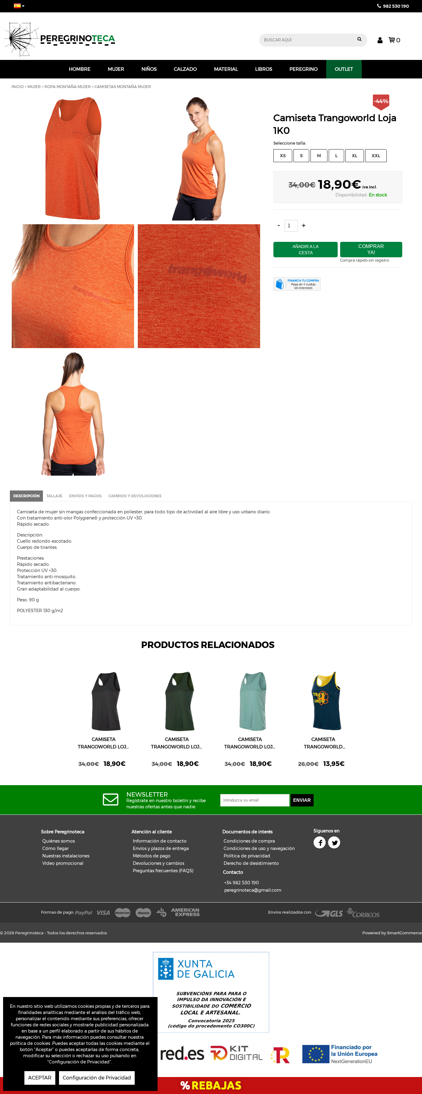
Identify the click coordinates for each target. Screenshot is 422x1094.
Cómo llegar (55, 848)
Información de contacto (160, 841)
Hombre (80, 69)
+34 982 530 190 (241, 883)
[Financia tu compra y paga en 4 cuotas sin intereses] (296, 284)
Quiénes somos (58, 841)
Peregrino (303, 69)
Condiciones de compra (249, 841)
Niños (149, 69)
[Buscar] (359, 40)
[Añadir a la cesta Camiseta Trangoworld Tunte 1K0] (323, 701)
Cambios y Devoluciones (135, 496)
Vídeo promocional (62, 863)
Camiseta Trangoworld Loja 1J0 (250, 743)
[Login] (380, 40)
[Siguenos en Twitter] (335, 843)
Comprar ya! (371, 249)
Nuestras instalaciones (65, 856)
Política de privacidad (247, 856)
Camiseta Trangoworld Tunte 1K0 (323, 743)
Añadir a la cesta (306, 249)
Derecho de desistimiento (251, 863)
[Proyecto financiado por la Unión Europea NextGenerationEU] (211, 1053)
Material (226, 69)
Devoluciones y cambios (158, 863)
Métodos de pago (152, 856)
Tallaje (54, 496)
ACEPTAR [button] (40, 1078)
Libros (263, 69)
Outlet (344, 69)
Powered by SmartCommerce (392, 932)
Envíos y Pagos (85, 496)
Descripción (26, 496)
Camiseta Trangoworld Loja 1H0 (177, 743)
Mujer (116, 69)
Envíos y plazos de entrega (161, 848)
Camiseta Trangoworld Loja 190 (103, 743)
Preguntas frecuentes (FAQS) (163, 870)
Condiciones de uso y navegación (259, 848)
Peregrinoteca (95, 36)
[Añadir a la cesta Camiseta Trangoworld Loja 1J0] (250, 701)
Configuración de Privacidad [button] (97, 1078)
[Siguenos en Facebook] (320, 843)
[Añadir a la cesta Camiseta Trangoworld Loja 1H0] (177, 701)
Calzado (185, 69)
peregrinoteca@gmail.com (252, 890)
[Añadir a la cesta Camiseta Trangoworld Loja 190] (103, 701)
